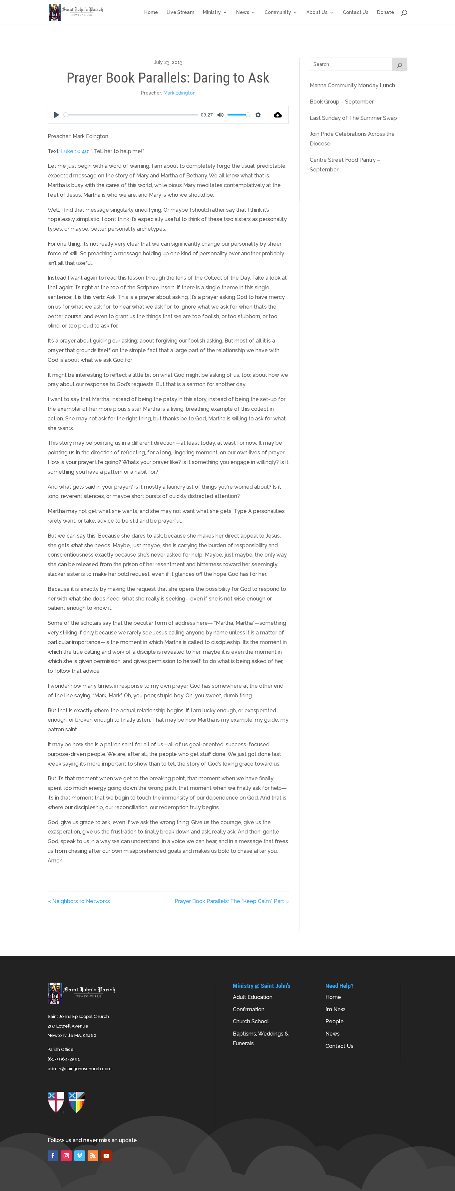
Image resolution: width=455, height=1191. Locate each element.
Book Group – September (342, 102)
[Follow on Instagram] (66, 1155)
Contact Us (355, 12)
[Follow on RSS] (93, 1155)
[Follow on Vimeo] (79, 1155)
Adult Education (252, 997)
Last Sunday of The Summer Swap (353, 118)
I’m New (335, 1009)
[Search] (399, 64)
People (334, 1021)
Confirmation (248, 1009)
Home (151, 12)
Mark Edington (180, 93)
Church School (251, 1021)
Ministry (212, 12)
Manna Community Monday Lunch (352, 85)
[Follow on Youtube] (106, 1155)
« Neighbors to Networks (79, 901)
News (242, 12)
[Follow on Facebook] (53, 1155)
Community (277, 12)
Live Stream (180, 12)
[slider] (131, 115)
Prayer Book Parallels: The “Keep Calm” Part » (232, 901)
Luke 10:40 (74, 151)
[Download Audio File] (278, 115)
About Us (316, 12)
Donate (385, 12)
